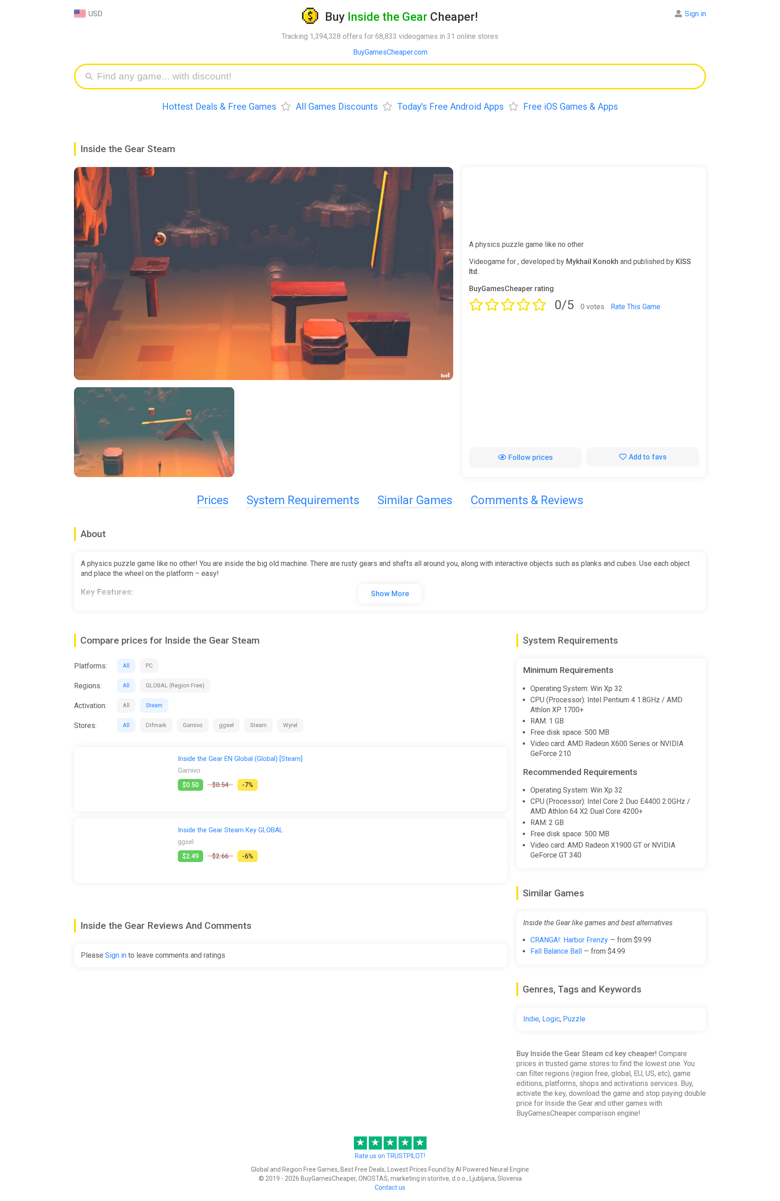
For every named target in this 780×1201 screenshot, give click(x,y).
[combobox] (396, 76)
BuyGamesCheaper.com (390, 52)
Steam (154, 705)
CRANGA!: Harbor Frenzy (569, 940)
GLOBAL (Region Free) (175, 685)
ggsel (226, 725)
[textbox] (396, 76)
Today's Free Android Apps (450, 106)
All (126, 665)
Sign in (695, 13)
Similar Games (414, 500)
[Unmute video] (263, 273)
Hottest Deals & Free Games (219, 106)
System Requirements (302, 500)
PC (149, 665)
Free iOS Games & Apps (570, 106)
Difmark (156, 725)
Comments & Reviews (526, 500)
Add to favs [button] (648, 457)
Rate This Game (635, 306)
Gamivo (193, 725)
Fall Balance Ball (556, 951)
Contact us (390, 1187)
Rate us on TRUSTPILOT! (390, 1155)
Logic (551, 1019)
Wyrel (290, 725)
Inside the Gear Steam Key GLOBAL (230, 830)
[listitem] (154, 432)
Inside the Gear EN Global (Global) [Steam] (240, 759)
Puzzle (574, 1019)
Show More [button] (390, 593)
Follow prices (530, 457)
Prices (212, 500)
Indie (531, 1019)
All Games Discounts (337, 106)
